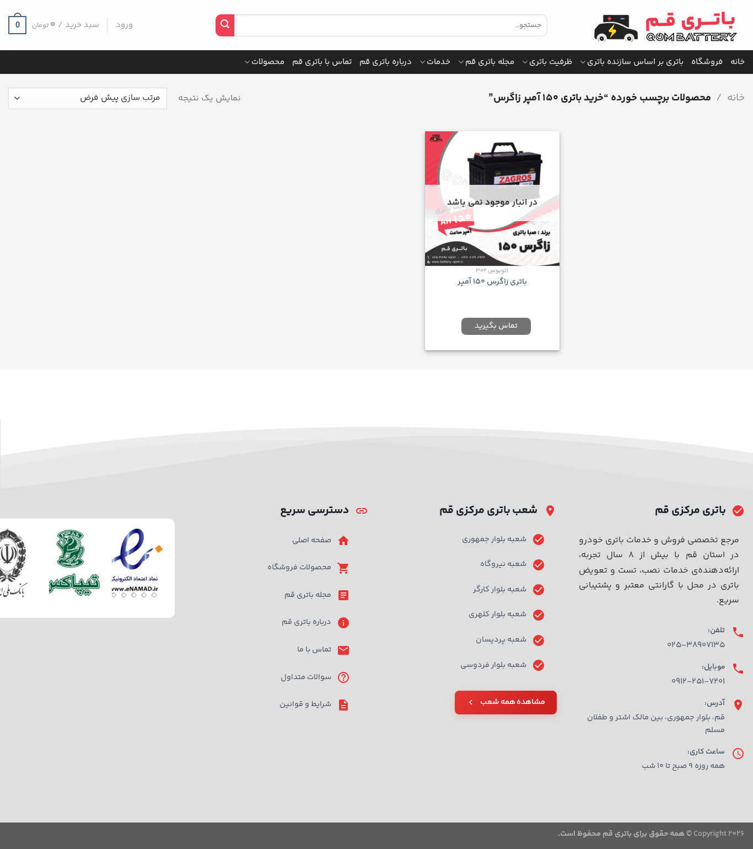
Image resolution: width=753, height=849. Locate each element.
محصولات (267, 62)
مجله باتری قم (489, 62)
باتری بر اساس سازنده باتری (635, 62)
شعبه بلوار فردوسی (493, 665)
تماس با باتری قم (322, 62)
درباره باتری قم (385, 62)
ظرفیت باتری (550, 62)
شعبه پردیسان (501, 640)
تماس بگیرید (496, 326)
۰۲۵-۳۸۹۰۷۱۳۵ (696, 645)
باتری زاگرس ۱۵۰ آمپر (492, 282)
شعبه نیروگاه (503, 564)
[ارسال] (225, 25)
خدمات (438, 62)
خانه (737, 62)
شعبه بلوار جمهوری (494, 539)
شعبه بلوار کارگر (499, 590)
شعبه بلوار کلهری (497, 614)
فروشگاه (707, 62)
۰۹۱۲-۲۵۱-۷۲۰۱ (698, 681)
